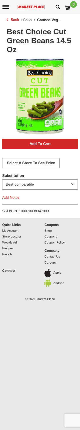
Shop (27, 20)
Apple (57, 272)
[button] (40, 144)
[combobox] (40, 184)
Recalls (7, 254)
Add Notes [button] (11, 197)
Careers (50, 262)
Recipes (8, 248)
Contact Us (52, 256)
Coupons (51, 225)
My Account (10, 230)
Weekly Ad (9, 242)
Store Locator (11, 236)
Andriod (58, 283)
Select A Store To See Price (31, 163)
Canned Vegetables (54, 20)
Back (14, 20)
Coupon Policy (54, 242)
